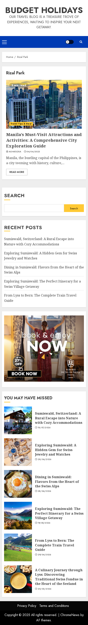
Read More (16, 172)
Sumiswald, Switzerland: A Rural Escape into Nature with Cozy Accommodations (18, 420)
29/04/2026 (44, 554)
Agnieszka (15, 151)
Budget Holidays (44, 10)
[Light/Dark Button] (69, 42)
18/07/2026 (44, 427)
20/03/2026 (44, 589)
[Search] (81, 42)
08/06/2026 (44, 491)
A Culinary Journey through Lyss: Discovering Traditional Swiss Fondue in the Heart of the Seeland (18, 579)
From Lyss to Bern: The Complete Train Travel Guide (18, 547)
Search (14, 195)
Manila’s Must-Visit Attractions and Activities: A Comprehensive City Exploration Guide (44, 104)
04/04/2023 (33, 151)
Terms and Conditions (54, 605)
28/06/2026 (44, 459)
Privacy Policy (26, 605)
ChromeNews (69, 615)
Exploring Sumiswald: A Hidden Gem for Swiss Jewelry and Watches (18, 452)
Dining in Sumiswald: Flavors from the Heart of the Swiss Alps (18, 484)
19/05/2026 (44, 523)
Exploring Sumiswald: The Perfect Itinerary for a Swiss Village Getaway (18, 515)
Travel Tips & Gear (21, 123)
